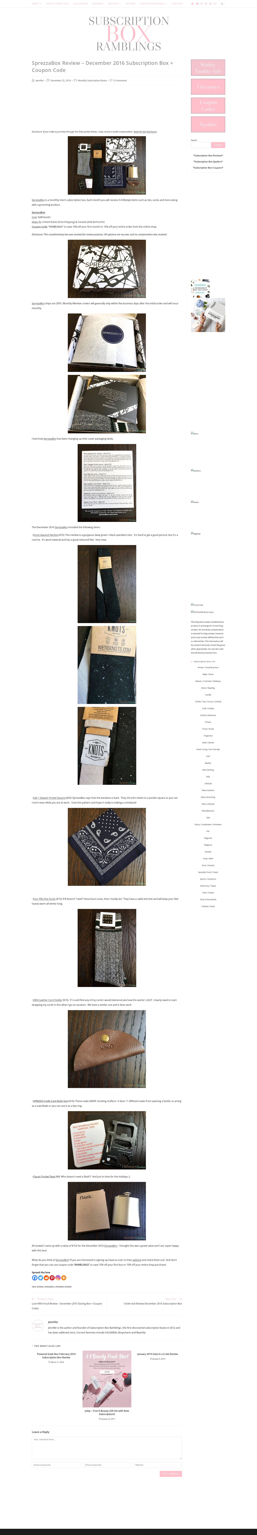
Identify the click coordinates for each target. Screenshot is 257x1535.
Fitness (208, 722)
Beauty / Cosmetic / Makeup (208, 681)
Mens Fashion (208, 790)
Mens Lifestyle (208, 804)
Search (194, 140)
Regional (208, 838)
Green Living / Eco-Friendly (208, 749)
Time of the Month (208, 899)
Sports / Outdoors (208, 879)
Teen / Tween (208, 892)
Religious (208, 845)
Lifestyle (208, 783)
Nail (208, 817)
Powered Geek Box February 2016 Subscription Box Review (56, 1355)
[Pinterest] (52, 1277)
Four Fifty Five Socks (44, 898)
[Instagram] (58, 1277)
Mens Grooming (208, 797)
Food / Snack (208, 729)
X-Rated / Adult (208, 906)
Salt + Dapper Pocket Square (49, 797)
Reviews (40, 1287)
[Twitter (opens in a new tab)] (192, 4)
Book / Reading (208, 688)
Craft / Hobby (208, 708)
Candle (208, 694)
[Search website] (222, 4)
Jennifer (40, 80)
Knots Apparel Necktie (45, 535)
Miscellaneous (208, 810)
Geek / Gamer (208, 742)
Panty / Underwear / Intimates (208, 824)
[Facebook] (34, 1277)
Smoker (208, 851)
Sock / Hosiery (208, 865)
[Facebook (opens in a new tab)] (197, 4)
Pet (208, 831)
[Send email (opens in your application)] (215, 3)
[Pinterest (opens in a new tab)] (202, 4)
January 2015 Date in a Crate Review (157, 1354)
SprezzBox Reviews (63, 1287)
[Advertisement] (107, 109)
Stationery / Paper (208, 885)
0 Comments (120, 80)
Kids (208, 776)
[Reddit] (46, 1277)
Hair (208, 756)
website (136, 1260)
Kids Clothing (208, 769)
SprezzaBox (38, 200)
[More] (63, 1277)
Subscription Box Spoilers (208, 161)
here (215, 652)
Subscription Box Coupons (208, 167)
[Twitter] (40, 1277)
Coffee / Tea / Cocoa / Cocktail (208, 701)
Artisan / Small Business (208, 667)
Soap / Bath (208, 858)
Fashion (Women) (208, 715)
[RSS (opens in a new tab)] (210, 4)
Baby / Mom (208, 674)
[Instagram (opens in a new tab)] (206, 4)
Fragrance (208, 735)
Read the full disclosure (145, 131)
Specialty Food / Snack (208, 872)
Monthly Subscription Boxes (92, 80)
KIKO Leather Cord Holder (47, 1000)
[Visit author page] (38, 1325)
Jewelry (208, 763)
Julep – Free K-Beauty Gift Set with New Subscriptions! (107, 1412)
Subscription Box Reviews (208, 155)
